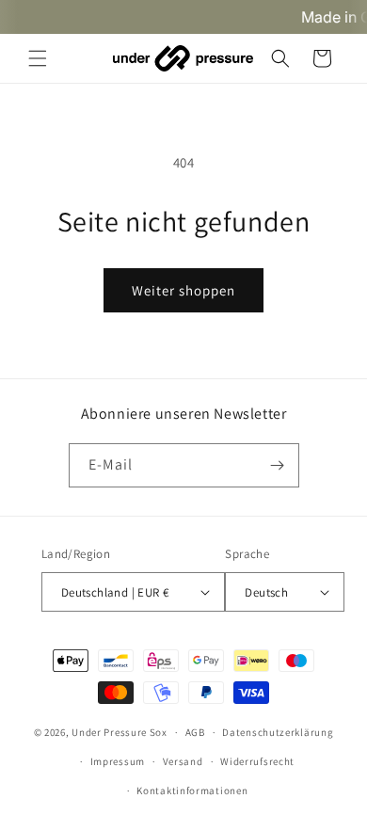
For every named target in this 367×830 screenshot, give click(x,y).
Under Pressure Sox (120, 732)
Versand (183, 761)
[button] (37, 58)
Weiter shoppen (183, 290)
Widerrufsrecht (257, 761)
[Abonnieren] (277, 465)
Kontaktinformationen (191, 790)
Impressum (117, 761)
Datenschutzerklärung (277, 732)
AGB (195, 732)
